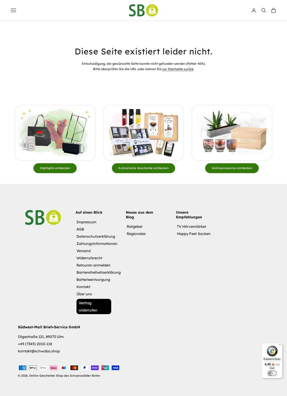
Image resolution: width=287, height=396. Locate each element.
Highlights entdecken (55, 168)
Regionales (136, 233)
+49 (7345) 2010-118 (35, 344)
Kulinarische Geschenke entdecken (143, 168)
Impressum (86, 222)
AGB (80, 229)
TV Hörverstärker (191, 226)
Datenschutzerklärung (95, 236)
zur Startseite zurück (178, 69)
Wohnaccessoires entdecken (232, 168)
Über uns (84, 294)
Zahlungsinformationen (96, 243)
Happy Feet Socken (194, 233)
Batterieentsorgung (93, 279)
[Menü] (280, 346)
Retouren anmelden (93, 265)
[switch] (272, 373)
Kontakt (83, 286)
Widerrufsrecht (89, 258)
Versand (83, 250)
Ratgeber (135, 226)
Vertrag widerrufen (88, 306)
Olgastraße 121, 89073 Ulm (41, 336)
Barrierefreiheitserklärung (98, 272)
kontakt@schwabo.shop (39, 351)
